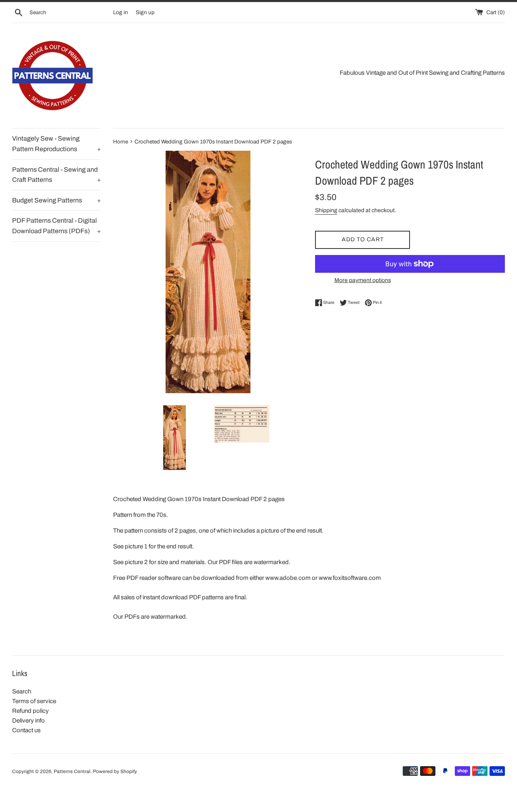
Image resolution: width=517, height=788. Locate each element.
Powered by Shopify (115, 771)
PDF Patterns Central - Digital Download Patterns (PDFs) (56, 225)
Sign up (145, 12)
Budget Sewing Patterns (56, 200)
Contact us (26, 730)
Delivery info (28, 720)
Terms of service (34, 701)
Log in (120, 12)
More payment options (362, 280)
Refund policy (30, 711)
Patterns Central (72, 771)
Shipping (326, 210)
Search (21, 691)
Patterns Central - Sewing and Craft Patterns (56, 174)
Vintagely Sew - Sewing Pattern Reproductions (56, 143)
